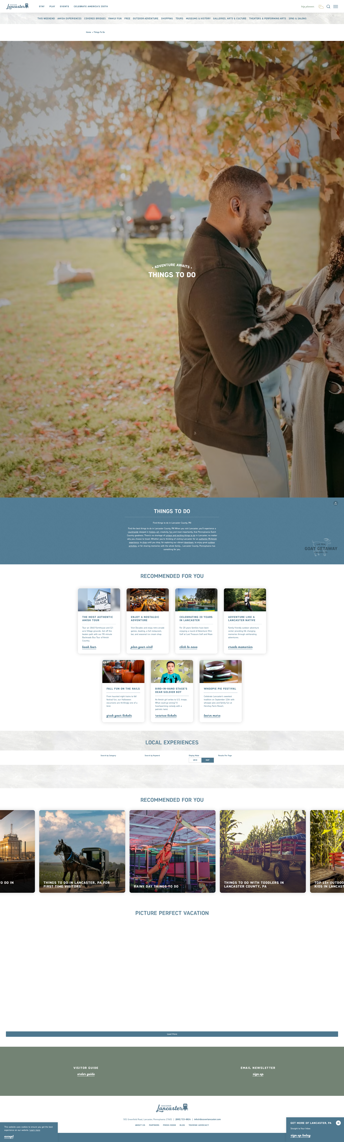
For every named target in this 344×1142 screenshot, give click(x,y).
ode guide (86, 1074)
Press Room (169, 1125)
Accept (8, 1136)
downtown (189, 543)
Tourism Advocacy (199, 1125)
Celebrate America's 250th (91, 6)
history (152, 532)
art (157, 532)
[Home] (19, 6)
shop (144, 543)
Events (64, 6)
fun (171, 532)
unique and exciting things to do (180, 536)
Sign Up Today (301, 1135)
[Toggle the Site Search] (328, 6)
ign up (258, 1074)
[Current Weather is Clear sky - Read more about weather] (321, 6)
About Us (140, 1125)
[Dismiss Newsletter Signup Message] (338, 1123)
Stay (42, 6)
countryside (133, 532)
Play (52, 6)
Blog (182, 1125)
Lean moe (35, 1130)
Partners (154, 1125)
